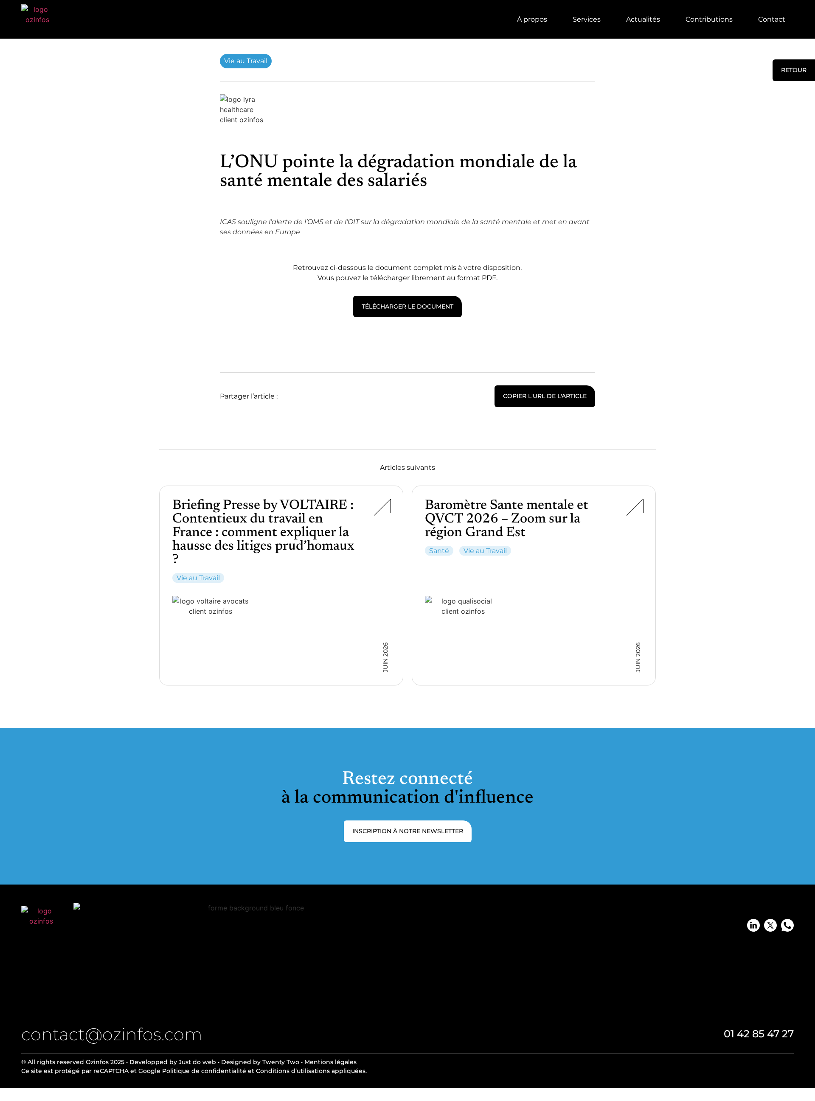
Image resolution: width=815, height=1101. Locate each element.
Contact (771, 19)
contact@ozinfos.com (111, 1034)
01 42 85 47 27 (759, 1034)
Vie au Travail (245, 61)
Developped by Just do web (172, 1062)
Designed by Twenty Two (260, 1062)
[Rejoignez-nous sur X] (770, 925)
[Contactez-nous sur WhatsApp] (787, 925)
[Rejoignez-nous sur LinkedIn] (753, 925)
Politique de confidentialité (204, 1071)
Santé (439, 551)
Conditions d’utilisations (292, 1071)
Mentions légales (330, 1062)
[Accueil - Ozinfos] (37, 20)
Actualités (643, 19)
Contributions (709, 19)
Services (587, 19)
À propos (532, 19)
